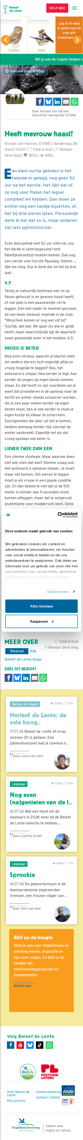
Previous (5, 39)
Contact (42, 1097)
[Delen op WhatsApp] (74, 102)
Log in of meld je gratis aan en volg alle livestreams (69, 30)
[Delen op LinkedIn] (57, 102)
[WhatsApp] (49, 1045)
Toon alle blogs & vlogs (26, 71)
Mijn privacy (16, 1100)
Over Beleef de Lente (18, 1093)
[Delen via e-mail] (66, 102)
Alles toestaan (41, 606)
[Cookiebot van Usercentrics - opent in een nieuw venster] (58, 515)
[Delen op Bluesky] (49, 102)
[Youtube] (20, 1045)
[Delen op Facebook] (40, 102)
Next (77, 39)
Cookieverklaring (48, 1092)
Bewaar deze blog (62, 647)
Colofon (54, 1097)
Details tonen (58, 591)
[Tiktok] (39, 1045)
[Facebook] (10, 1045)
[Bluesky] (30, 1045)
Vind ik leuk (42, 149)
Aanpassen (39, 621)
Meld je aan (22, 986)
